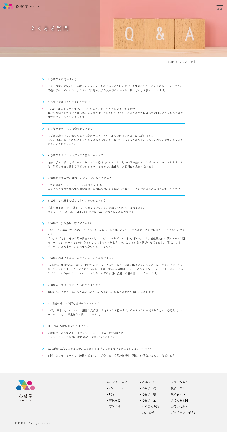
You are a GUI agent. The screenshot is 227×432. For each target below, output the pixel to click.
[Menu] (219, 6)
